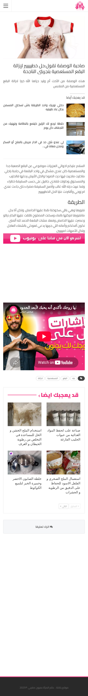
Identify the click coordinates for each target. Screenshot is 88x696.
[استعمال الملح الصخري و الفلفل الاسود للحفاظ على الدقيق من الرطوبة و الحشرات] (63, 462)
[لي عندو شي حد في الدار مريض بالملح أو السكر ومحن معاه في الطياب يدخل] (75, 147)
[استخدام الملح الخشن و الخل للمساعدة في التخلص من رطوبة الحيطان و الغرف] (24, 414)
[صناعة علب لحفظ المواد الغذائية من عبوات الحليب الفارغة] (63, 414)
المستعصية (52, 378)
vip (73, 378)
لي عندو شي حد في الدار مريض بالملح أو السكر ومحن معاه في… (33, 144)
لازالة (40, 378)
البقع (65, 378)
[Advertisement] (53, 602)
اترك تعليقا (42, 526)
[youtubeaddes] (44, 238)
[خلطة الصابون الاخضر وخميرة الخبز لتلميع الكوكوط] (24, 462)
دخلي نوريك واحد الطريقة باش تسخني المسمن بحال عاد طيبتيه (33, 107)
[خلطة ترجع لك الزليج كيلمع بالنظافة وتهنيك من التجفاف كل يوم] (75, 129)
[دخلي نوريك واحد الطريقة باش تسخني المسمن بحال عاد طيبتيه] (75, 110)
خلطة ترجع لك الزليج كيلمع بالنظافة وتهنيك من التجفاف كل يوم (33, 125)
